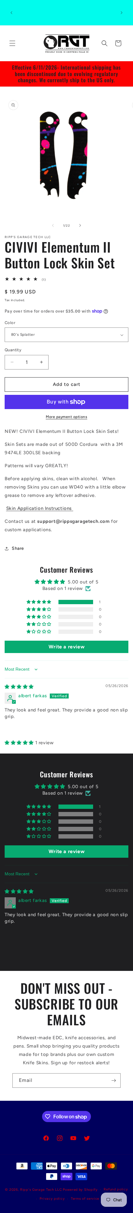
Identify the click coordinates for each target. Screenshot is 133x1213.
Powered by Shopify (80, 1190)
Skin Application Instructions (39, 508)
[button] (12, 43)
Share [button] (18, 548)
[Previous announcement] (11, 12)
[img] (19, 687)
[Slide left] (53, 225)
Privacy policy (52, 1199)
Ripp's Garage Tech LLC (41, 1190)
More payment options (66, 417)
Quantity (13, 350)
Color (10, 322)
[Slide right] (80, 225)
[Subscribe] (113, 1080)
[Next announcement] (121, 12)
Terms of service (85, 1199)
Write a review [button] (66, 647)
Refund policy (116, 1189)
